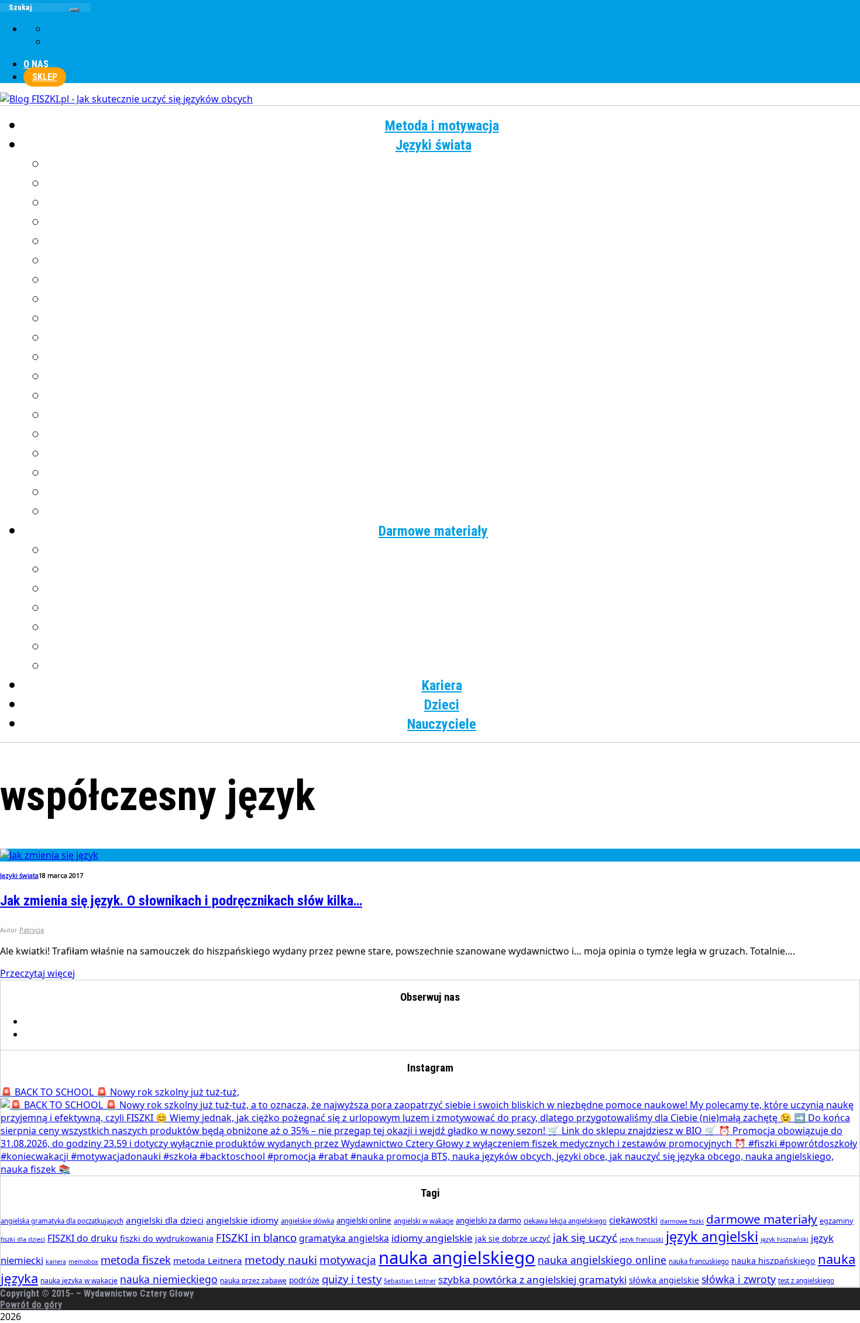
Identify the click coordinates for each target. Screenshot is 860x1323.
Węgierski (453, 473)
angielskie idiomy (242, 1220)
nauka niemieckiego (169, 1279)
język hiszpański (785, 1239)
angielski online (363, 1220)
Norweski (454, 357)
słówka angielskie (664, 1280)
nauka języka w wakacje (79, 1281)
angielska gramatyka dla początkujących (62, 1221)
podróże (304, 1280)
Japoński (453, 261)
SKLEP (44, 76)
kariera (56, 1261)
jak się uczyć (585, 1237)
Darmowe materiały (433, 531)
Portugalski (453, 396)
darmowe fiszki (682, 1221)
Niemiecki (453, 338)
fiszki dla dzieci (23, 1239)
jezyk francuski (641, 1239)
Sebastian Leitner (410, 1281)
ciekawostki (633, 1220)
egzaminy (837, 1220)
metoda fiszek (136, 1259)
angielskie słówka (307, 1221)
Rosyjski (453, 415)
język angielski (712, 1236)
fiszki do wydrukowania (167, 1238)
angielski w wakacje (423, 1221)
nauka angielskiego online (602, 1260)
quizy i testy (351, 1279)
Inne (454, 512)
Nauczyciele (441, 724)
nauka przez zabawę (253, 1281)
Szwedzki (453, 434)
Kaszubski (453, 280)
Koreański (453, 299)
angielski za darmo (488, 1220)
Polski (453, 376)
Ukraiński (453, 454)
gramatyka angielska (344, 1238)
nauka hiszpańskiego (773, 1260)
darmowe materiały (761, 1219)
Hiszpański (453, 241)
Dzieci (441, 705)
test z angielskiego (806, 1280)
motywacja (347, 1259)
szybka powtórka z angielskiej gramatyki (532, 1279)
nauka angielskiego (457, 1257)
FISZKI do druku (82, 1238)
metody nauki (281, 1259)
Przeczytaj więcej (37, 973)
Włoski (454, 492)
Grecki (453, 222)
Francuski (453, 203)
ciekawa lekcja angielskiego (565, 1221)
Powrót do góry (31, 1304)
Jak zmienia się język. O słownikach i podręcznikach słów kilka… (181, 901)
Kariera (442, 685)
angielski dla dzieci (165, 1220)
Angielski (454, 164)
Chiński (453, 183)
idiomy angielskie (432, 1238)
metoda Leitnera (207, 1260)
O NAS (36, 64)
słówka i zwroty (738, 1279)
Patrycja (31, 929)
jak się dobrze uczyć (513, 1238)
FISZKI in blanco (256, 1237)
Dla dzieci (453, 666)
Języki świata (433, 145)
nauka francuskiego (699, 1261)
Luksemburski (454, 319)
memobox (83, 1261)
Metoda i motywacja (442, 126)
